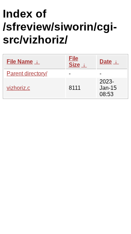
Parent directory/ (27, 73)
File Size (74, 61)
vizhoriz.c (18, 88)
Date (106, 62)
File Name (20, 62)
